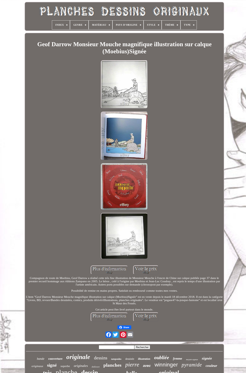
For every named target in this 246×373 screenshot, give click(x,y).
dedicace (96, 367)
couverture (55, 358)
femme (177, 358)
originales (81, 366)
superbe (65, 366)
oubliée (161, 357)
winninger (166, 365)
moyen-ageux (192, 359)
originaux (37, 366)
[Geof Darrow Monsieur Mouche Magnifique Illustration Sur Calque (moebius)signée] (124, 85)
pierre (132, 364)
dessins (100, 357)
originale (78, 356)
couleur (211, 366)
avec (147, 366)
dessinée (129, 358)
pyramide (192, 365)
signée (207, 358)
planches (112, 365)
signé (52, 365)
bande (40, 358)
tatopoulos (116, 359)
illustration (144, 358)
